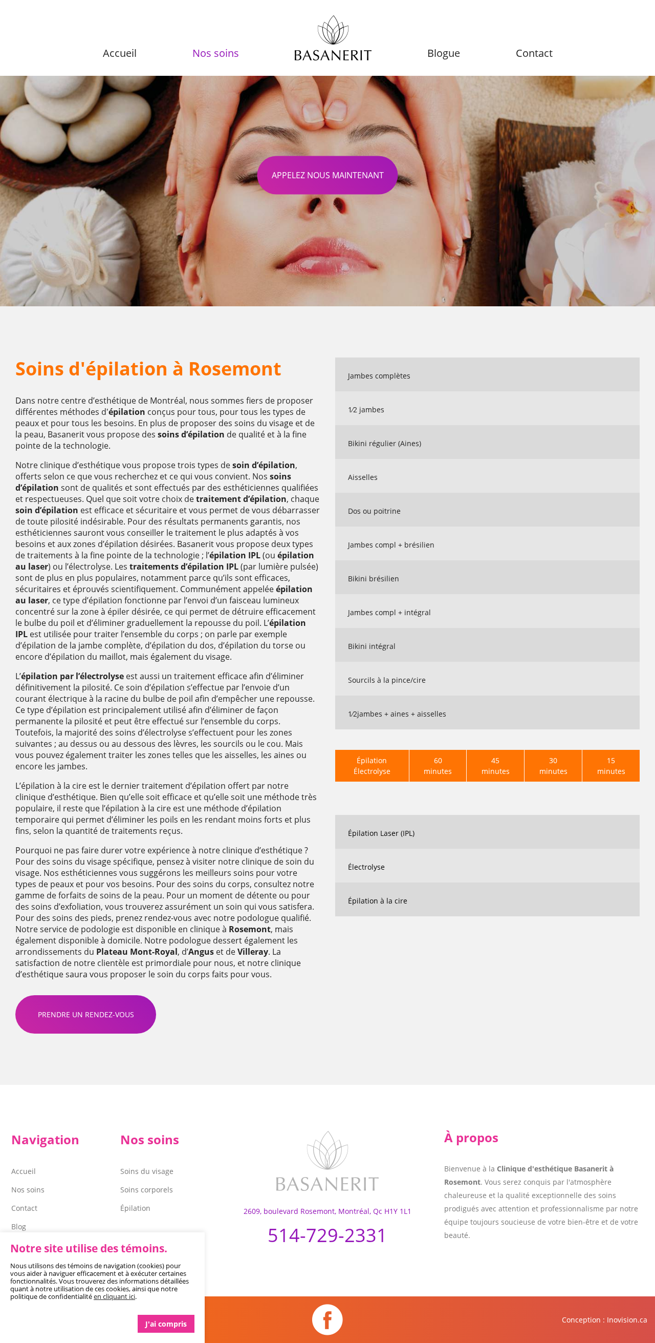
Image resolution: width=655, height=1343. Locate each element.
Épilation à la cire (377, 901)
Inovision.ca (627, 1320)
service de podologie (80, 929)
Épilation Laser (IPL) (381, 833)
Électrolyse (366, 867)
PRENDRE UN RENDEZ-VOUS (86, 1014)
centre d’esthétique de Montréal (123, 400)
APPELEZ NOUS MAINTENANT (328, 174)
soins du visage (263, 423)
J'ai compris (166, 1324)
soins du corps (221, 884)
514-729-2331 (327, 1235)
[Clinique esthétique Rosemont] (327, 1167)
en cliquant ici (114, 1296)
